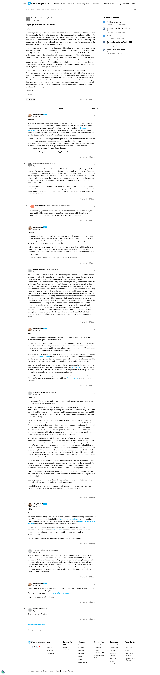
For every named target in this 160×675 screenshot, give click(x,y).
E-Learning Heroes (29, 9)
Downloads (81, 650)
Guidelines (97, 647)
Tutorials (49, 647)
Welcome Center (99, 645)
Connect (40, 9)
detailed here (57, 530)
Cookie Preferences (67, 671)
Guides (49, 645)
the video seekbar (43, 357)
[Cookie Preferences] (3, 672)
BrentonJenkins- (40, 205)
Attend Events (82, 662)
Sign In (133, 4)
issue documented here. (69, 519)
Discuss (80, 645)
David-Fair (119, 46)
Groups (80, 659)
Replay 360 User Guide (116, 49)
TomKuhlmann (120, 32)
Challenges (50, 653)
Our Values (113, 650)
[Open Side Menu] (25, 3)
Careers (112, 661)
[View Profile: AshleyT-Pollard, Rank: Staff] (30, 115)
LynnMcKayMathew (39, 269)
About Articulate (115, 645)
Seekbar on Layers (114, 22)
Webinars (50, 650)
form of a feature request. (60, 593)
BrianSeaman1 (35, 18)
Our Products (114, 647)
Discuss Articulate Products (53, 9)
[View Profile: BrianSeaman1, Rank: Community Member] (28, 19)
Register (126, 4)
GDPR (127, 650)
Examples (81, 653)
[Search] (120, 4)
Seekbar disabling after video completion (118, 36)
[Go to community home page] (39, 4)
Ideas (80, 656)
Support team (72, 378)
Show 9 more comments (36, 624)
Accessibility (114, 658)
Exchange (81, 647)
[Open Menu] (135, 9)
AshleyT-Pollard (38, 114)
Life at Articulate (115, 664)
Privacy (57, 671)
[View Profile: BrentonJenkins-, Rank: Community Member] (32, 206)
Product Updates (68, 650)
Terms (51, 671)
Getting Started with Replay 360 (119, 28)
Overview (128, 645)
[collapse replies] (24, 114)
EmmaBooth (122, 24)
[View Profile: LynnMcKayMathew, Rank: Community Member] (30, 270)
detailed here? (77, 367)
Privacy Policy (129, 647)
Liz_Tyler (121, 38)
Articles (65, 647)
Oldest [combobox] (94, 109)
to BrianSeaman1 (65, 205)
